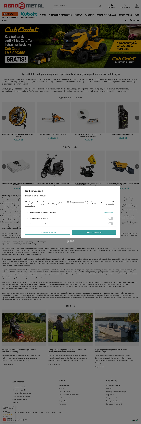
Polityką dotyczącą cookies (75, 202)
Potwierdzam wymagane (47, 232)
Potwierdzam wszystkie (94, 232)
